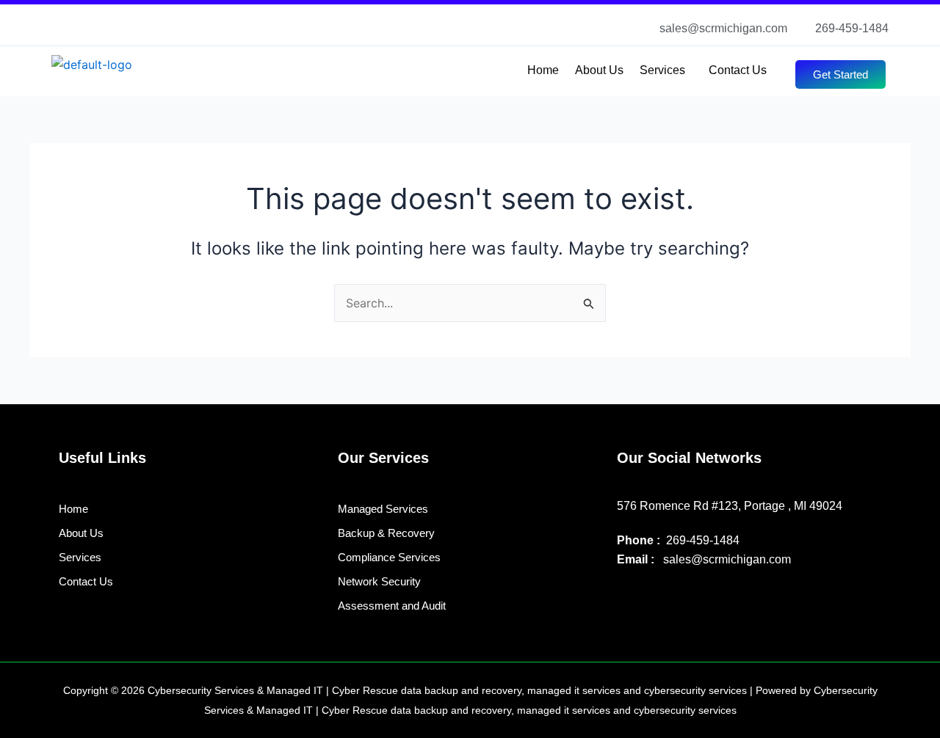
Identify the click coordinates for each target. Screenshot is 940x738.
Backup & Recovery (386, 533)
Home (543, 70)
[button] (666, 70)
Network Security (379, 581)
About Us (599, 70)
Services (662, 70)
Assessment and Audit (392, 605)
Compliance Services (389, 557)
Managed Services (383, 509)
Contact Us (738, 70)
